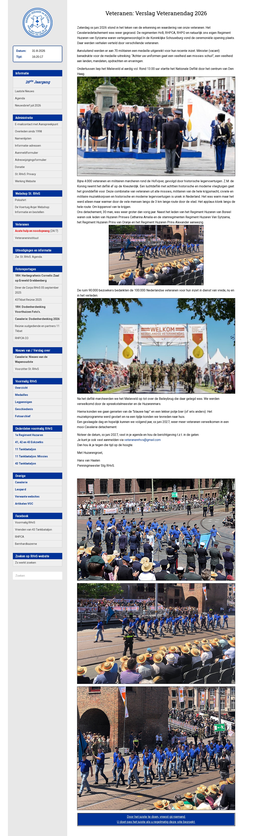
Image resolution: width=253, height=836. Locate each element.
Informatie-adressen (28, 145)
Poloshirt (20, 200)
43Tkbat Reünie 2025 (28, 299)
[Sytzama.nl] (37, 23)
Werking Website (25, 181)
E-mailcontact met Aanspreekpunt (36, 124)
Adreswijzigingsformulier (30, 159)
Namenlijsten (23, 138)
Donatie (20, 167)
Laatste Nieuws (24, 91)
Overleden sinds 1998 (28, 131)
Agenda (20, 98)
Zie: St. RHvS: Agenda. (28, 256)
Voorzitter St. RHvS (27, 369)
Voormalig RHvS (25, 522)
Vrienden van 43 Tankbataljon (33, 529)
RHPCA (19, 536)
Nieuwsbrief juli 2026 (28, 105)
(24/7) (36, 230)
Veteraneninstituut (27, 238)
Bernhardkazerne (26, 543)
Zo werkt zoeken (25, 562)
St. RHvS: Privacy (25, 174)
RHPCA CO (21, 338)
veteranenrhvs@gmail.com (142, 440)
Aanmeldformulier (26, 152)
